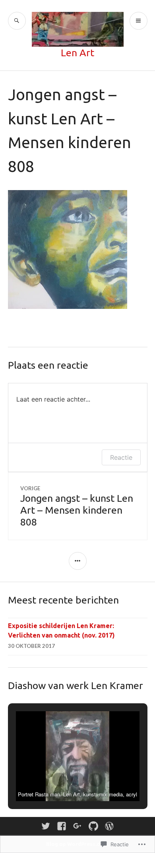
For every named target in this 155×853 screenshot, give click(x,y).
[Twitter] (46, 826)
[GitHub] (93, 826)
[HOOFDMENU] (138, 21)
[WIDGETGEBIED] (78, 561)
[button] (59, 780)
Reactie (121, 457)
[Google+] (77, 826)
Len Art (77, 52)
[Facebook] (62, 826)
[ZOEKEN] (17, 21)
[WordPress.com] (109, 826)
